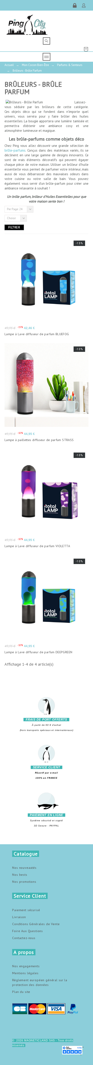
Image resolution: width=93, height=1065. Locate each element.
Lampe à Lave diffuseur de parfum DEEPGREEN (38, 652)
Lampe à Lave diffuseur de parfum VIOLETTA (37, 546)
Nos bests (19, 875)
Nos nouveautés (24, 868)
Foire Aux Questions (27, 931)
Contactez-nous (23, 938)
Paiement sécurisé (26, 910)
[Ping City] (27, 24)
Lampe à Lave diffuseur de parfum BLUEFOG (37, 334)
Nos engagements (26, 966)
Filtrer (14, 227)
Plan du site (21, 992)
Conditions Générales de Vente (36, 924)
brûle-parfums (15, 150)
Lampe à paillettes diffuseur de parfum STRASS (39, 440)
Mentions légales (25, 973)
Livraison (19, 917)
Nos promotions (24, 882)
